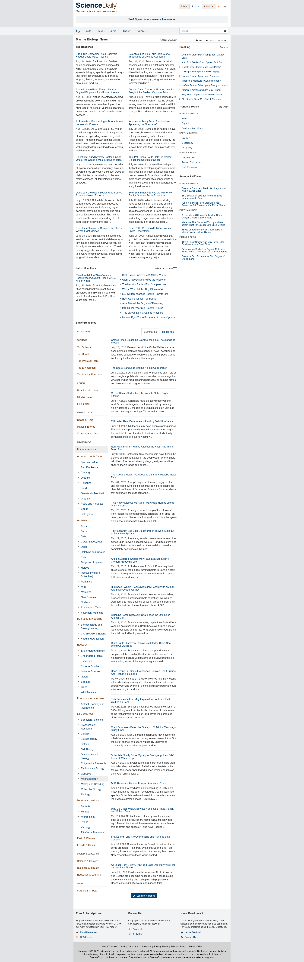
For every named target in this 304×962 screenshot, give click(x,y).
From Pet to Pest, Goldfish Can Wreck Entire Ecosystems (150, 229)
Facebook (137, 929)
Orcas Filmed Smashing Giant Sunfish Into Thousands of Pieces (143, 341)
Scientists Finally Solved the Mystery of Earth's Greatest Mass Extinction (150, 194)
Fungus (85, 811)
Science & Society (87, 861)
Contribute (133, 946)
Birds (84, 531)
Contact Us (190, 937)
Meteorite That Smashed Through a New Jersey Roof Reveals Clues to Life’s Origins (203, 223)
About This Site (109, 946)
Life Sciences (85, 713)
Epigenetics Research (93, 763)
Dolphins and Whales (93, 552)
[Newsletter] (225, 6)
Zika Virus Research (92, 832)
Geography (187, 142)
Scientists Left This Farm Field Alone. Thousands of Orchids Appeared (149, 55)
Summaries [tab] (150, 332)
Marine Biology (89, 779)
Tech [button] (101, 30)
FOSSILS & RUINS (187, 152)
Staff (122, 946)
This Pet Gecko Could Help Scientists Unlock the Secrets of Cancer (150, 158)
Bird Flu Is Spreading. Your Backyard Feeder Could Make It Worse (96, 55)
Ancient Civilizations (192, 162)
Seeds (84, 509)
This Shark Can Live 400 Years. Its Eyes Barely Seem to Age (202, 196)
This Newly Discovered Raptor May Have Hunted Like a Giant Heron (142, 504)
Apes (84, 526)
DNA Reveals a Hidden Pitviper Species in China (139, 783)
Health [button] (88, 30)
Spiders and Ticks (91, 607)
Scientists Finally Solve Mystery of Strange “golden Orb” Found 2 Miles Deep (142, 756)
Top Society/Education (89, 374)
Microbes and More (89, 800)
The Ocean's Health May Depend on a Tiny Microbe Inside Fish (144, 476)
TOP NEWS (82, 340)
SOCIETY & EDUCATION (88, 853)
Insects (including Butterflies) (91, 574)
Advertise (146, 946)
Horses (85, 567)
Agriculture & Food (89, 456)
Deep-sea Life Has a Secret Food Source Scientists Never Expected (99, 194)
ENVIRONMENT (84, 442)
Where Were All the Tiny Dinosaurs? (142, 289)
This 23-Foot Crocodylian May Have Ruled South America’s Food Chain (203, 243)
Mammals (86, 581)
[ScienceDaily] (96, 5)
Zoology (85, 794)
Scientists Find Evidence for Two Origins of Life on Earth (203, 257)
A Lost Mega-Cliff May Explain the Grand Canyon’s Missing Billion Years (202, 216)
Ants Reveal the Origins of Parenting (142, 303)
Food (84, 488)
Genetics (86, 773)
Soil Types (87, 514)
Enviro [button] (113, 30)
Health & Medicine (87, 390)
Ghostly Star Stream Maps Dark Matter (201, 66)
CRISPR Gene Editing (93, 633)
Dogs (84, 546)
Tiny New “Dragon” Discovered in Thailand (203, 94)
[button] (199, 40)
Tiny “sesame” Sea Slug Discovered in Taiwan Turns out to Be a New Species (142, 532)
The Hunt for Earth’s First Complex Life (144, 284)
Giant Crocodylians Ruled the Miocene (144, 279)
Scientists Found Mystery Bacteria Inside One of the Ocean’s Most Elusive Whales (99, 158)
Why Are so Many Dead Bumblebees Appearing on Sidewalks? (149, 122)
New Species (88, 597)
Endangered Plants (92, 656)
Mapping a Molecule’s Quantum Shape (201, 80)
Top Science (84, 347)
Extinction (86, 661)
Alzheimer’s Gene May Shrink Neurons (201, 99)
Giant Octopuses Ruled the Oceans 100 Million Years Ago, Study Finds (144, 728)
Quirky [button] (141, 30)
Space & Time (85, 420)
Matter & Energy (86, 426)
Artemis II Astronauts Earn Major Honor (201, 89)
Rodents (85, 602)
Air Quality (187, 147)
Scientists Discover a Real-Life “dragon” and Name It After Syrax (204, 189)
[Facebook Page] (192, 6)
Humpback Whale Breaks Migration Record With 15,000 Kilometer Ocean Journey (142, 588)
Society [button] (127, 30)
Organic (85, 498)
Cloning (85, 472)
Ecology (82, 644)
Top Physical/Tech (87, 361)
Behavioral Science (92, 719)
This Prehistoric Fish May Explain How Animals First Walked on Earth (140, 700)
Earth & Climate (86, 838)
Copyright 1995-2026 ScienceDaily (95, 951)
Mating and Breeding (92, 784)
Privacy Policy (161, 946)
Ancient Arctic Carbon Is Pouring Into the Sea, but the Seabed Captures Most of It (151, 91)
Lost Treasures (189, 167)
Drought (85, 477)
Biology (85, 733)
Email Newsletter (88, 932)
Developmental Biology (89, 756)
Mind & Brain (84, 397)
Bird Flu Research (91, 467)
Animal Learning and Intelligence (92, 705)
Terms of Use (195, 946)
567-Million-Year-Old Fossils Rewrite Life (145, 294)
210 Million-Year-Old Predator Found (142, 308)
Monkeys (86, 592)
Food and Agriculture (92, 638)
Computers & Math (87, 433)
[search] (225, 31)
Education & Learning (90, 698)
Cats (83, 536)
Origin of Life (188, 157)
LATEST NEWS (83, 331)
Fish (83, 557)
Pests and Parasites (92, 503)
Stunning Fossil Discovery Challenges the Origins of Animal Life (140, 616)
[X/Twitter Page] (199, 6)
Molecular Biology (91, 789)
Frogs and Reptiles (91, 562)
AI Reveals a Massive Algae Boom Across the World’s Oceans (99, 122)
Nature (85, 676)
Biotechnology (89, 739)
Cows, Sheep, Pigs (91, 541)
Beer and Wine (89, 462)
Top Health (83, 354)
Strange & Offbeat (87, 890)
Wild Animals (88, 692)
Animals (82, 520)
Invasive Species (90, 671)
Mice (83, 586)
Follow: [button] (184, 6)
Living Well (83, 404)
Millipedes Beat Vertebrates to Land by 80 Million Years (142, 421)
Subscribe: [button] (208, 6)
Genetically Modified (92, 493)
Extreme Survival (90, 666)
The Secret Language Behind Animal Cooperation (139, 368)
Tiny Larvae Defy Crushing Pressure (142, 312)
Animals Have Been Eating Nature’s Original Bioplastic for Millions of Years (97, 91)
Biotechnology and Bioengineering (91, 626)
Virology (85, 827)
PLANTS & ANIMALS (188, 113)
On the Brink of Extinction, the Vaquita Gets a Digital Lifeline (140, 394)
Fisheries (86, 483)
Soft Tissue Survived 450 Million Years (144, 275)
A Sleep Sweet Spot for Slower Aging (200, 71)
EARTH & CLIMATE (188, 133)
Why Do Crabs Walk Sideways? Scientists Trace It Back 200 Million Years (142, 810)
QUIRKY (81, 883)
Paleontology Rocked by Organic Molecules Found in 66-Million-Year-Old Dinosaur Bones (204, 250)
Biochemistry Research (88, 726)
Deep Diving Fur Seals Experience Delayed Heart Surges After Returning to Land (143, 672)
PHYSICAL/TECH (84, 412)
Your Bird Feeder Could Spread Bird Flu (202, 62)
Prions (84, 822)
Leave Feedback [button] (193, 932)
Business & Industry (89, 618)
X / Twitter (137, 933)
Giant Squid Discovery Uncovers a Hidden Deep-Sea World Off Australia (141, 644)
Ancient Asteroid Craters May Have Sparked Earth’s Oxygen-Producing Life (140, 560)
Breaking (184, 47)
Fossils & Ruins (86, 845)
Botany (85, 744)
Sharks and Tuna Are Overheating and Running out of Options (141, 838)
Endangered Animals (93, 650)
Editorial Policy (178, 946)
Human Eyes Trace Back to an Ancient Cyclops (148, 317)
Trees (84, 687)
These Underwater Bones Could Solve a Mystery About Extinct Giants (202, 230)
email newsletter (166, 19)
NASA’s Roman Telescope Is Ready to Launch (205, 85)
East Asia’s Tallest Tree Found (139, 298)
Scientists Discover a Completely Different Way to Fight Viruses (99, 229)
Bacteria (85, 806)
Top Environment (86, 367)
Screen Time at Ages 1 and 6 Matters (200, 76)
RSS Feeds (86, 937)
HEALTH (81, 383)
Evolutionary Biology (92, 768)
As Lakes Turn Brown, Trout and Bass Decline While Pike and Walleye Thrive (143, 866)
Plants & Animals (86, 449)
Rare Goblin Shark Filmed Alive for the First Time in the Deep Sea (142, 448)
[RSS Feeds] (219, 6)
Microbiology (88, 816)
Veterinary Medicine (92, 612)
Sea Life (85, 681)
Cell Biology (88, 749)
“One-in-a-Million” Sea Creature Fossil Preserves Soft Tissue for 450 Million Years (96, 277)
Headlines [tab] (168, 332)
